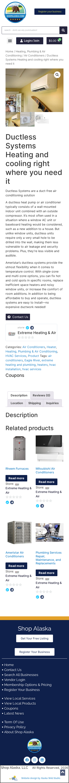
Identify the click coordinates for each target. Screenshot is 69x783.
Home (9, 51)
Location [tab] (17, 403)
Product (33, 356)
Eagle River (32, 360)
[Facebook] (27, 760)
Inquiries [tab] (52, 403)
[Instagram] (34, 760)
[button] (10, 41)
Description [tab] (19, 395)
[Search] (63, 30)
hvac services (31, 369)
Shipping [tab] (34, 403)
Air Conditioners (34, 55)
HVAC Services (16, 356)
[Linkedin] (42, 760)
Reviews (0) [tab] (41, 395)
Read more (16, 478)
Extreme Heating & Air (37, 333)
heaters (42, 364)
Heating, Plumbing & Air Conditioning (31, 351)
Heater (51, 347)
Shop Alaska (34, 628)
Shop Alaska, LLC (14, 768)
